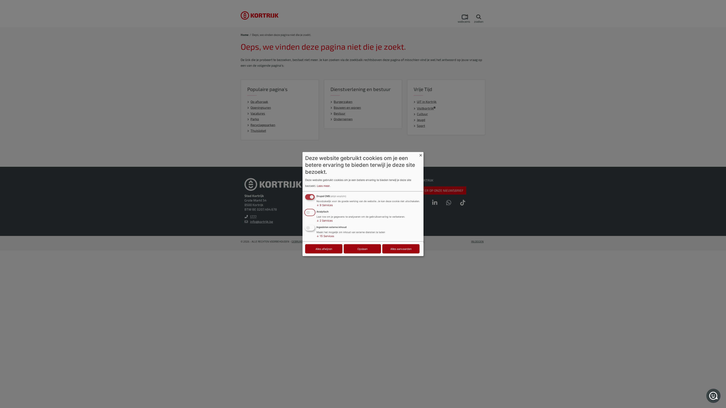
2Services (324, 220)
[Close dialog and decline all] (421, 154)
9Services (324, 205)
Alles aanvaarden (401, 248)
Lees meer (323, 185)
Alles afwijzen (324, 248)
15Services (325, 235)
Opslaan (362, 248)
